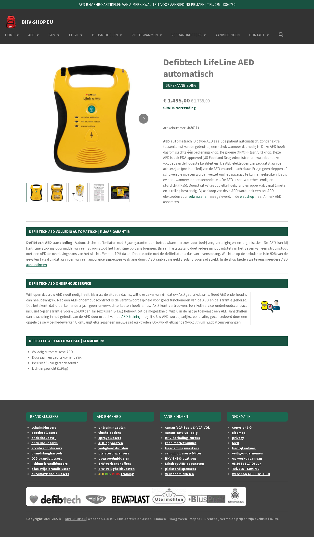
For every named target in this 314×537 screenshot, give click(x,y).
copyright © (242, 427)
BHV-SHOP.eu (75, 519)
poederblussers (44, 432)
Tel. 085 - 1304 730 (245, 468)
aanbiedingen (36, 264)
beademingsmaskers (182, 448)
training (127, 474)
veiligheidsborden (113, 448)
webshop (247, 196)
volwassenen (198, 196)
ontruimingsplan (112, 427)
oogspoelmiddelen (113, 458)
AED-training (131, 316)
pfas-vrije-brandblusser (50, 468)
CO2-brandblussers (46, 458)
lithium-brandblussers (49, 463)
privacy (238, 438)
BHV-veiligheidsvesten (116, 468)
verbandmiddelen (179, 474)
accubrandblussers (46, 448)
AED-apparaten (110, 443)
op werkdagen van (247, 458)
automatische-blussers (50, 474)
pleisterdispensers (113, 453)
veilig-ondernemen (247, 453)
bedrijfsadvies (244, 448)
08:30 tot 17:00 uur (246, 463)
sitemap (239, 432)
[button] (35, 192)
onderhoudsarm (44, 443)
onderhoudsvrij (43, 438)
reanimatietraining (180, 443)
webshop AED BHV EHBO (251, 474)
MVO (235, 443)
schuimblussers (43, 427)
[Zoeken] (281, 34)
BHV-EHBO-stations (180, 458)
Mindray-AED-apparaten (184, 463)
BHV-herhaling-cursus (182, 438)
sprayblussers (109, 438)
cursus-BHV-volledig (181, 432)
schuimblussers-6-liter (183, 453)
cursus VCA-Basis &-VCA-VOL (187, 427)
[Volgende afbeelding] (143, 119)
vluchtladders (109, 432)
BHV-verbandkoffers (114, 463)
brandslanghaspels (47, 453)
